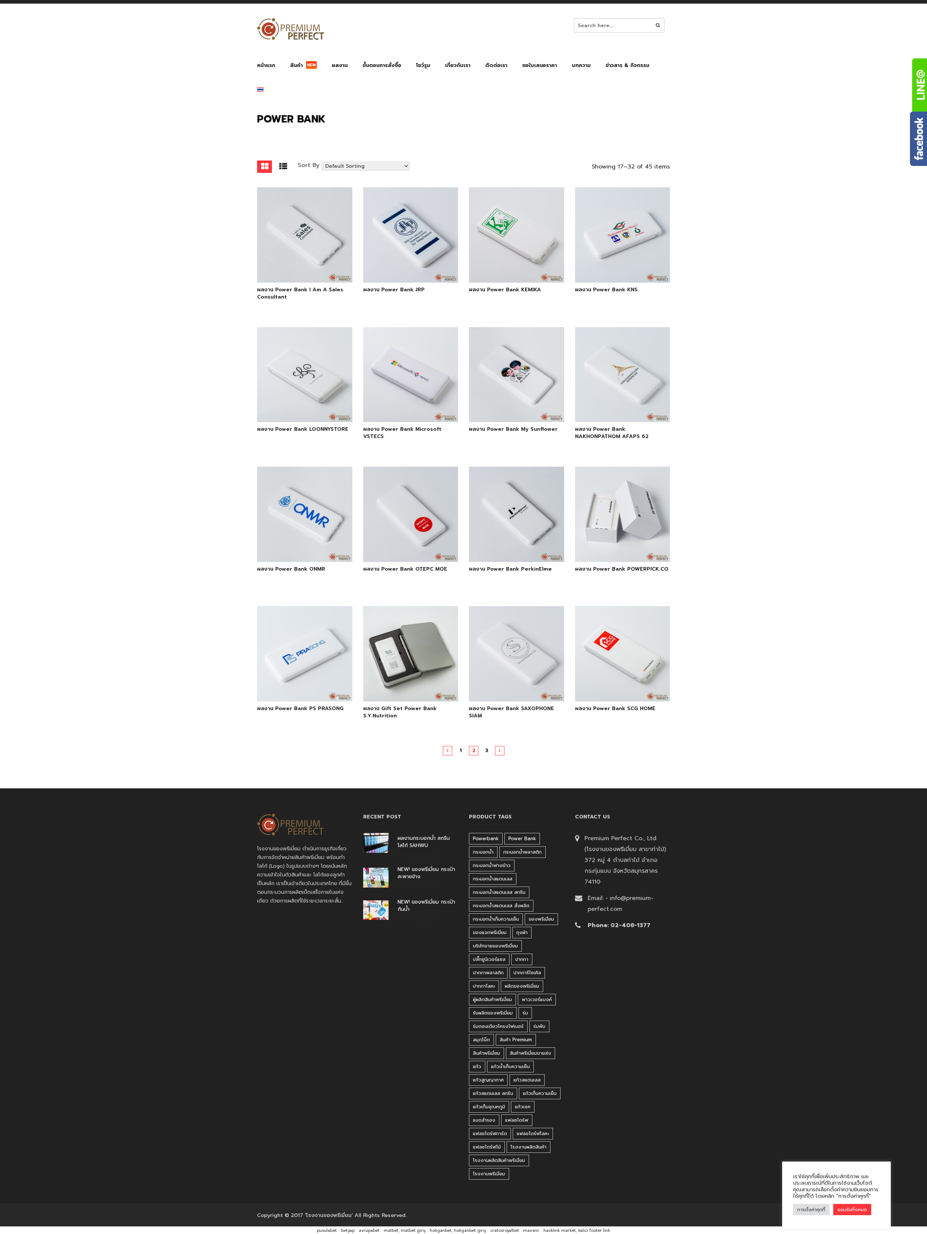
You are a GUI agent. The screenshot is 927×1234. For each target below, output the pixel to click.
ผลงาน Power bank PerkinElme (510, 569)
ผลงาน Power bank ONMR (291, 569)
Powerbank (486, 838)
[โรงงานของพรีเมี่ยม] (290, 29)
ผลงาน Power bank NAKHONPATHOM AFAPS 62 (612, 433)
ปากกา (521, 959)
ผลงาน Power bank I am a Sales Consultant (300, 293)
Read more (314, 264)
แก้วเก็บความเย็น (540, 1093)
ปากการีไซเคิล (527, 972)
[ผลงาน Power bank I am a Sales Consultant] (296, 264)
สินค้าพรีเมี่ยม (486, 1053)
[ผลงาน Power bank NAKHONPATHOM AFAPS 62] (614, 404)
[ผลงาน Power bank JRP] (402, 264)
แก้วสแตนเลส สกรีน (493, 1093)
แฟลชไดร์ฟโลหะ (533, 1133)
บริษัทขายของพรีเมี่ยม (495, 945)
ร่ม (525, 1012)
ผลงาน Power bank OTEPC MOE (405, 569)
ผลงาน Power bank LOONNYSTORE (302, 429)
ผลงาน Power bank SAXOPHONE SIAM (511, 712)
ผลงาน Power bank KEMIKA (505, 289)
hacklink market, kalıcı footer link (577, 1230)
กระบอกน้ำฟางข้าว (492, 865)
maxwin (531, 1230)
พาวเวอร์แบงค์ (537, 999)
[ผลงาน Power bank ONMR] (296, 543)
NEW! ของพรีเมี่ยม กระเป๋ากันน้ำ (426, 906)
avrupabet (369, 1230)
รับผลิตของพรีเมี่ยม (493, 1012)
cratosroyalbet (504, 1230)
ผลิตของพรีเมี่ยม (522, 986)
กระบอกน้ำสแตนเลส (492, 878)
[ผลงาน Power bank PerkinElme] (508, 543)
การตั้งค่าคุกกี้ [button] (811, 1209)
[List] (283, 166)
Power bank (522, 838)
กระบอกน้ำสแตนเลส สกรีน (499, 892)
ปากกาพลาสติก (488, 972)
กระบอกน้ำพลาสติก (522, 852)
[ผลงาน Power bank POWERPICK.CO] (614, 543)
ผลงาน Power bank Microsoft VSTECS (402, 433)
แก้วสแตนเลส (527, 1079)
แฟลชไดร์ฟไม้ (487, 1146)
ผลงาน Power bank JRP (394, 289)
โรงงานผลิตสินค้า (528, 1146)
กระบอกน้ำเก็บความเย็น (496, 919)
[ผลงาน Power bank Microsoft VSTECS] (402, 404)
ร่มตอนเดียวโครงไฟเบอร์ (498, 1026)
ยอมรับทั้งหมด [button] (852, 1209)
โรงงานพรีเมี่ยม (489, 1173)
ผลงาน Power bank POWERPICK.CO (621, 569)
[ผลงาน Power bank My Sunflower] (508, 404)
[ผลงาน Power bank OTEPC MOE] (402, 543)
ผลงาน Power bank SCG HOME (615, 708)
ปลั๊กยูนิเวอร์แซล (489, 959)
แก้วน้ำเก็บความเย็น (510, 1066)
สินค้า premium (516, 1039)
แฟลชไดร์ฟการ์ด (490, 1133)
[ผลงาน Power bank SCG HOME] (614, 683)
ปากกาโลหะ (484, 986)
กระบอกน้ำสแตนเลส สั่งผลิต (501, 905)
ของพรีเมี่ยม (541, 919)
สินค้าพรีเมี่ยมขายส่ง (530, 1053)
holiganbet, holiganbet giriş (458, 1230)
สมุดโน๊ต (481, 1039)
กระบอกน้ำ (483, 852)
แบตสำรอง (484, 1120)
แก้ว (477, 1066)
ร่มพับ (539, 1026)
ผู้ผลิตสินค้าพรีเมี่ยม (492, 999)
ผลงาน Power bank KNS (606, 289)
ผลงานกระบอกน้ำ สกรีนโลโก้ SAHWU (424, 842)
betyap (348, 1230)
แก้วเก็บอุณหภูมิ (489, 1106)
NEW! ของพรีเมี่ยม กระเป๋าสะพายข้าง (426, 873)
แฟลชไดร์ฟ (516, 1120)
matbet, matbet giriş (404, 1230)
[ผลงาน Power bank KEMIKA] (508, 264)
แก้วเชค (522, 1106)
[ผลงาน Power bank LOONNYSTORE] (296, 404)
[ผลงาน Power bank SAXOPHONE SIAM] (508, 683)
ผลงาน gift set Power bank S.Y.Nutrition (400, 712)
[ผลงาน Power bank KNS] (614, 264)
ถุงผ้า (522, 932)
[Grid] (264, 166)
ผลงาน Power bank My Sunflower (513, 429)
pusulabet (327, 1230)
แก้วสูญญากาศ (488, 1079)
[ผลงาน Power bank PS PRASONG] (296, 683)
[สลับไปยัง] (260, 91)
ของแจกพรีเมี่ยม (490, 932)
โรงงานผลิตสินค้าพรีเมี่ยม (499, 1160)
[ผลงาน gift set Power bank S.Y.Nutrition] (402, 683)
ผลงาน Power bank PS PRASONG (300, 708)
